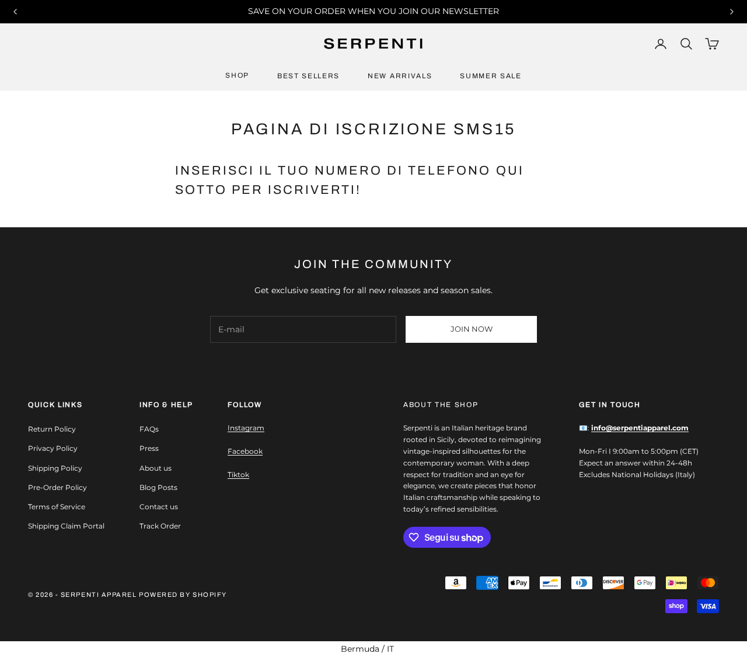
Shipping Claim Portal (66, 526)
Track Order (160, 526)
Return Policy (52, 429)
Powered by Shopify (183, 594)
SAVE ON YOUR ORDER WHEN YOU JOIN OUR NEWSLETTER (373, 11)
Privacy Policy (53, 448)
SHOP (237, 75)
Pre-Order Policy (57, 487)
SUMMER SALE (490, 76)
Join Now (472, 328)
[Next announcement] (731, 11)
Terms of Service (56, 506)
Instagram (246, 427)
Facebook (245, 451)
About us (155, 468)
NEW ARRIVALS (400, 76)
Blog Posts (158, 487)
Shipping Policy (55, 468)
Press (149, 448)
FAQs (149, 429)
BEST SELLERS (308, 76)
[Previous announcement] (15, 11)
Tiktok (238, 474)
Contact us (158, 506)
